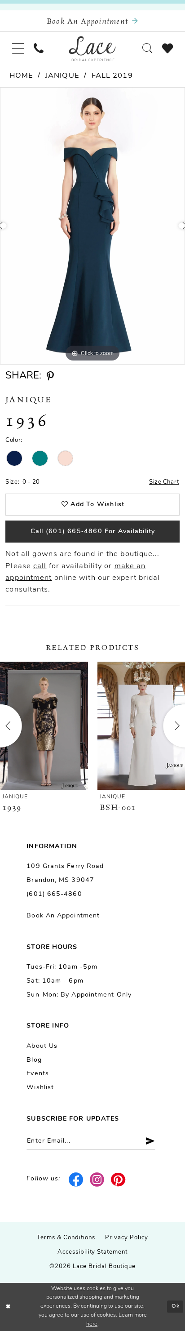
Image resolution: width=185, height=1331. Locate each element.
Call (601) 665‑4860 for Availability (93, 531)
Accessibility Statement (92, 1252)
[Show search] (147, 49)
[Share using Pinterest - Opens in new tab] (50, 376)
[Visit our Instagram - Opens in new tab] (97, 1180)
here (91, 1324)
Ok (176, 1306)
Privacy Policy (126, 1238)
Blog (33, 1060)
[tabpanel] (92, 226)
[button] (18, 49)
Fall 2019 (112, 76)
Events (37, 1073)
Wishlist (40, 1087)
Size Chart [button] (164, 482)
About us (41, 1046)
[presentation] (44, 726)
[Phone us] (38, 49)
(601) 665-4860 (54, 894)
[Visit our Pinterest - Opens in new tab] (118, 1180)
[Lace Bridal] (92, 48)
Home (21, 76)
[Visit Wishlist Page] (167, 48)
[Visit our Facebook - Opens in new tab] (76, 1180)
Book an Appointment (63, 916)
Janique (62, 76)
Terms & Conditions (66, 1238)
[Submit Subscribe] (146, 1140)
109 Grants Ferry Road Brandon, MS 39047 (65, 873)
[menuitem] (18, 49)
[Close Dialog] (8, 1307)
